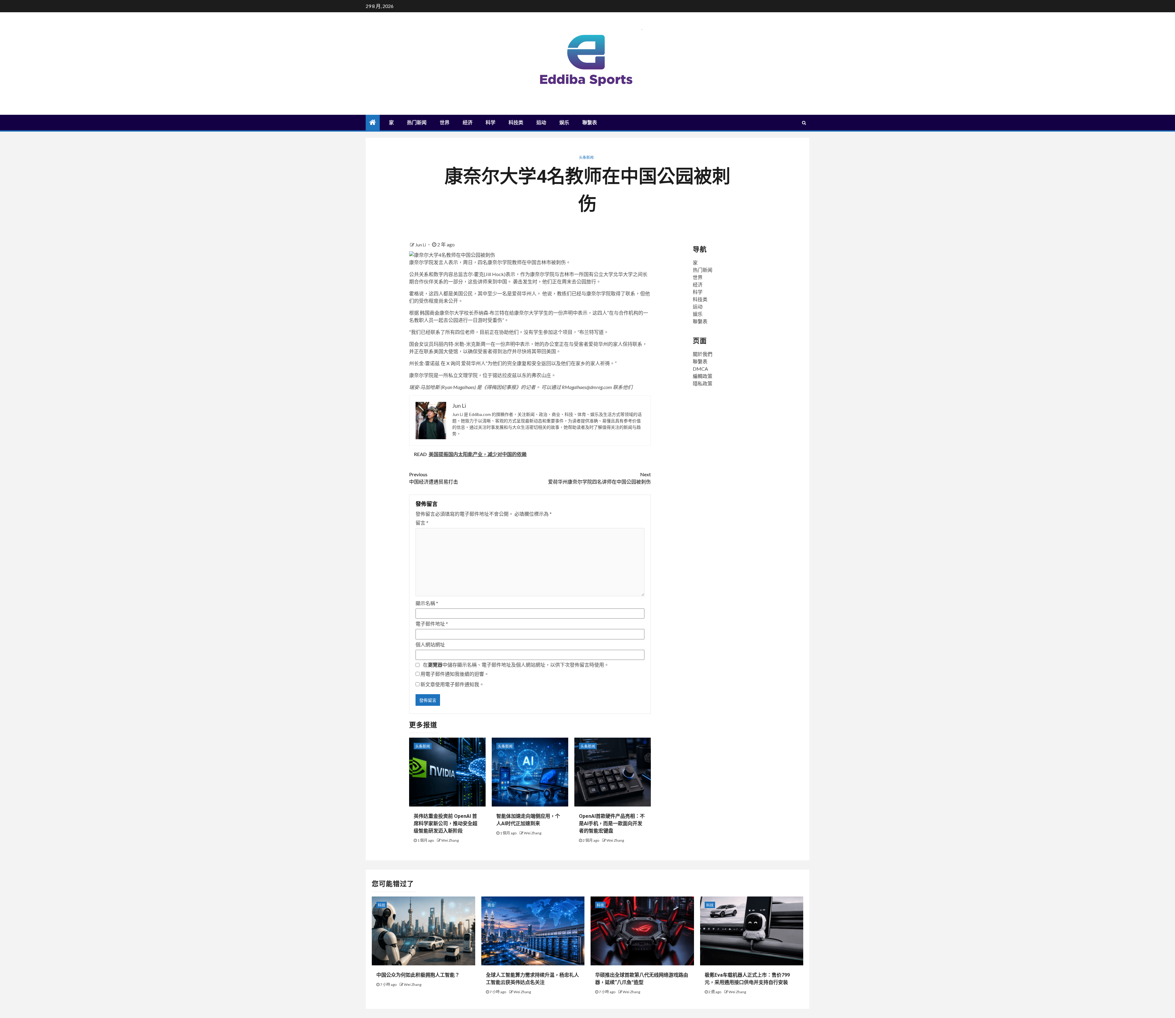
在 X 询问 (450, 363)
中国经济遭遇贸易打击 (433, 478)
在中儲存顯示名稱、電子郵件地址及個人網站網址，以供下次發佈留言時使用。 (516, 665)
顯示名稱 (427, 603)
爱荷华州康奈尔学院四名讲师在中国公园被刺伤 (599, 478)
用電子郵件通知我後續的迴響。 (454, 674)
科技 (381, 905)
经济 (467, 122)
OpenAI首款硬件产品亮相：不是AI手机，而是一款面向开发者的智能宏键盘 (612, 823)
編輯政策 (702, 376)
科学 (490, 122)
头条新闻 (586, 157)
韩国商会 (429, 313)
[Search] (804, 123)
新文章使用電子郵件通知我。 (452, 684)
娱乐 (564, 122)
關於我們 (702, 354)
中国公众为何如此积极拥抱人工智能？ (418, 975)
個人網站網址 (430, 644)
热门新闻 (417, 122)
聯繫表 (589, 122)
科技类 (516, 122)
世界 (444, 122)
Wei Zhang (450, 840)
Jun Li (421, 244)
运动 (541, 122)
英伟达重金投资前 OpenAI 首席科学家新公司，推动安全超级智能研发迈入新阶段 (445, 823)
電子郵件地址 (432, 624)
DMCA (700, 369)
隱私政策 (702, 383)
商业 (491, 905)
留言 (422, 523)
